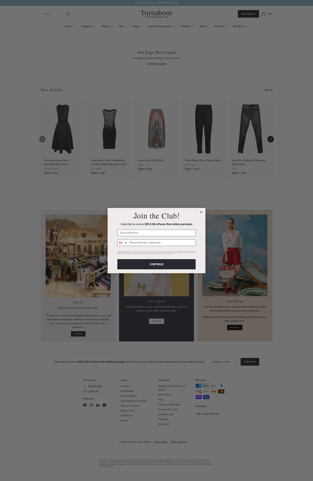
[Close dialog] (201, 212)
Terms (170, 253)
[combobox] (123, 243)
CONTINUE (157, 264)
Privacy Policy (164, 253)
